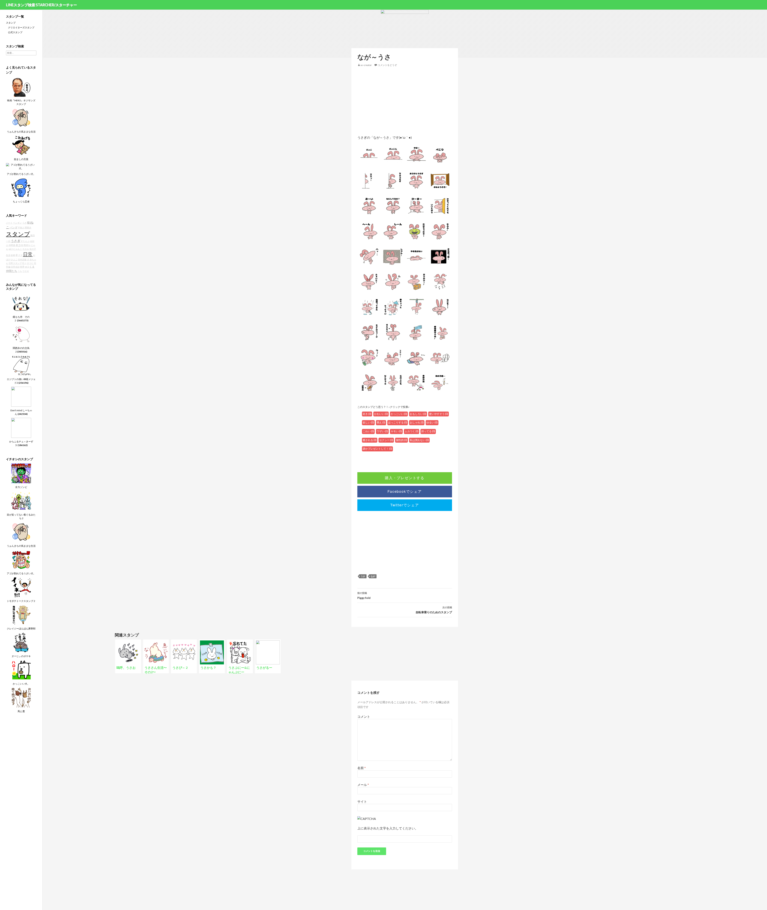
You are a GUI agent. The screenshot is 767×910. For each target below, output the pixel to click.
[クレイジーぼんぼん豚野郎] (21, 614)
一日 (8, 241)
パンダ (13, 227)
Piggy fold (364, 595)
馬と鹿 (21, 711)
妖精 (13, 255)
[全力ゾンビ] (21, 473)
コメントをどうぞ (387, 65)
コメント (363, 716)
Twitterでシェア (404, 504)
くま (32, 266)
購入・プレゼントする (404, 477)
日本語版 (22, 259)
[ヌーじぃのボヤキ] (21, 642)
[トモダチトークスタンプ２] (21, 586)
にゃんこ (17, 249)
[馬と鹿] (21, 697)
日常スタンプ (15, 263)
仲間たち (11, 271)
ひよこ (14, 259)
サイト (362, 801)
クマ (20, 255)
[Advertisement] (404, 101)
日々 (24, 263)
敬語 (32, 235)
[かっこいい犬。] (21, 669)
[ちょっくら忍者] (21, 187)
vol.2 (27, 266)
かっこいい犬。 (21, 683)
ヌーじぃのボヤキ (21, 656)
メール (363, 785)
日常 (28, 254)
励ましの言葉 (21, 159)
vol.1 (11, 249)
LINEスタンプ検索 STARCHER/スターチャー (41, 5)
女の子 (32, 249)
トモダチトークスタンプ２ (21, 600)
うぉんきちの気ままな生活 (21, 131)
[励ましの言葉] (21, 145)
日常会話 (15, 266)
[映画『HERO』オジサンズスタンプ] (21, 86)
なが (373, 576)
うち (20, 271)
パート (9, 222)
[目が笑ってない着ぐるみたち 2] (21, 500)
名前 (361, 768)
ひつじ (30, 263)
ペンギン (17, 222)
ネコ (18, 245)
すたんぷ (25, 241)
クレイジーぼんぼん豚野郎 (21, 628)
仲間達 (12, 245)
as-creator (366, 65)
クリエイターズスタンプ (21, 27)
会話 (32, 241)
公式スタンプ (15, 32)
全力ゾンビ (21, 487)
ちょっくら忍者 (21, 201)
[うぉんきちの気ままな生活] (21, 117)
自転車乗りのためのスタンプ (434, 610)
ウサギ (25, 271)
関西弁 (28, 227)
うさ (363, 576)
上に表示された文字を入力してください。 (387, 828)
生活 (8, 255)
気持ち (27, 245)
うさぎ (15, 241)
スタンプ (11, 22)
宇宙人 (21, 227)
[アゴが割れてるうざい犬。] (21, 166)
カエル (25, 249)
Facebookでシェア (404, 491)
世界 (22, 266)
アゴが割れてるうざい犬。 (21, 173)
